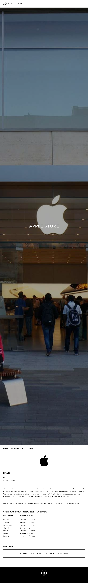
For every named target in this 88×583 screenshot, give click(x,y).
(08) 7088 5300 (9, 480)
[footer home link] (44, 573)
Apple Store (28, 448)
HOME (5, 448)
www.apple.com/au (25, 503)
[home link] (14, 3)
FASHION (15, 448)
